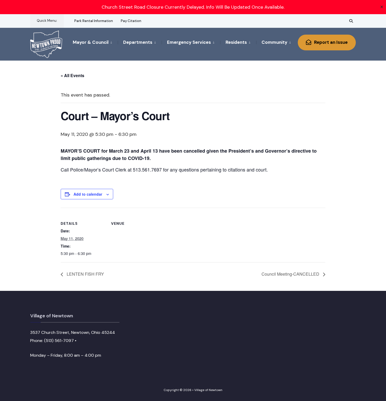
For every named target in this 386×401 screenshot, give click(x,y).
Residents (236, 42)
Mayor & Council (90, 42)
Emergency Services (189, 42)
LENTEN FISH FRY (85, 274)
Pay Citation (131, 21)
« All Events (72, 75)
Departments (137, 42)
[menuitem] (95, 42)
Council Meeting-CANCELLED (291, 274)
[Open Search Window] (351, 20)
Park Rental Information (93, 21)
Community (274, 42)
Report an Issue (330, 42)
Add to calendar (88, 194)
